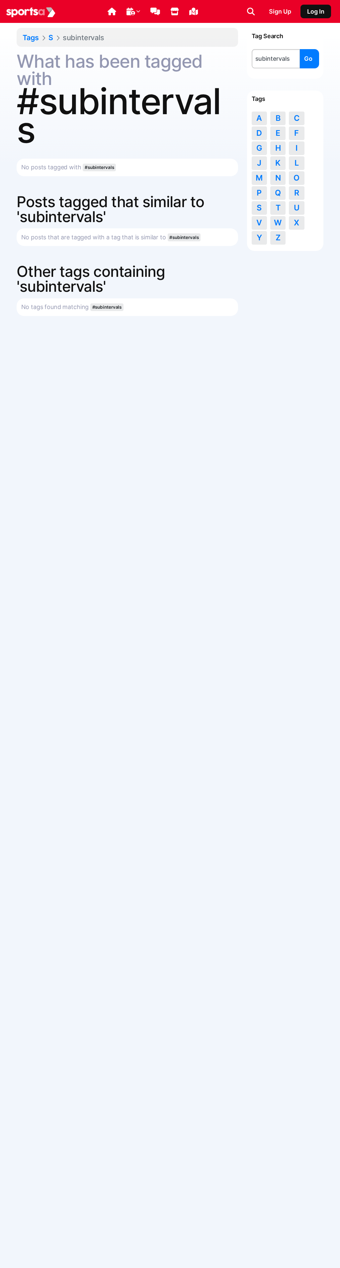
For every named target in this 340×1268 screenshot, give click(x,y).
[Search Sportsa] (251, 11)
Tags (31, 37)
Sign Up (280, 11)
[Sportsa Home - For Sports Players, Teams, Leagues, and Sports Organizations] (31, 11)
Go (308, 58)
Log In (315, 11)
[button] (112, 11)
